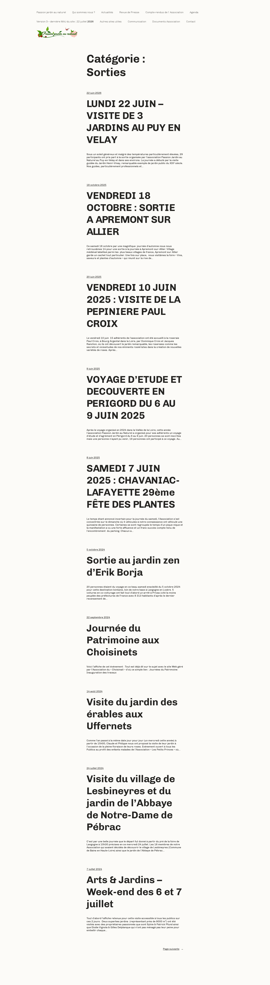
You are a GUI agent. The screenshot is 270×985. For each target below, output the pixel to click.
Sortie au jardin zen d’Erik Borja (133, 566)
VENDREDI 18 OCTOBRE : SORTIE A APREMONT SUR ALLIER (131, 213)
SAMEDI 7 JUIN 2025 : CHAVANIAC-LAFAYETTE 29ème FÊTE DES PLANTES (133, 486)
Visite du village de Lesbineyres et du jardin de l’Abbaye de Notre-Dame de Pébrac (131, 803)
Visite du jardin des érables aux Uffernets (132, 714)
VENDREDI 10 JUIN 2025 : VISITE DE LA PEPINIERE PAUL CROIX (134, 305)
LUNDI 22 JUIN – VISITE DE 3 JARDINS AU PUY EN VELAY (134, 122)
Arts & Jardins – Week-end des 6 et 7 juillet (134, 892)
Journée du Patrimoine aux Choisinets (123, 640)
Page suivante (173, 948)
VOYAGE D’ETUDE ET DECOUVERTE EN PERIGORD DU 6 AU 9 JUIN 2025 (134, 397)
